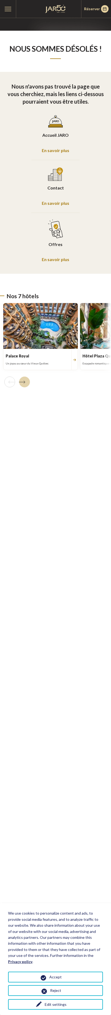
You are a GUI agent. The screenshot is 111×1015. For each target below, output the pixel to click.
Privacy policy (20, 961)
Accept (55, 977)
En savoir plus (55, 150)
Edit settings (56, 1004)
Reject (55, 990)
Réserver (92, 8)
